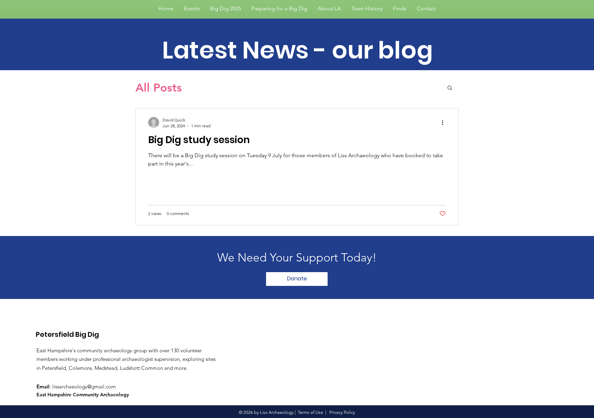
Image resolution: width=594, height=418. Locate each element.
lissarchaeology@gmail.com (84, 386)
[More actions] (445, 122)
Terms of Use (310, 412)
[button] (450, 88)
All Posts (158, 87)
